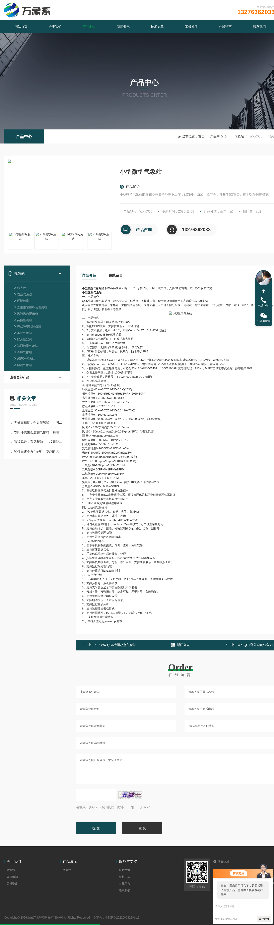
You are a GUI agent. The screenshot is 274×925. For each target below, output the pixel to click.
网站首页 (21, 26)
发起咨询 (264, 918)
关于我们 (55, 26)
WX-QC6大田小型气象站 (118, 645)
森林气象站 (24, 352)
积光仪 (21, 288)
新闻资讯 (123, 26)
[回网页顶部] (264, 291)
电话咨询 (263, 305)
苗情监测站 (24, 320)
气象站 (239, 136)
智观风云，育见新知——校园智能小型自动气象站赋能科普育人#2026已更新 (39, 442)
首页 (201, 136)
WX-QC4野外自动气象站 (255, 645)
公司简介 (12, 870)
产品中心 (89, 26)
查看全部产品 (19, 377)
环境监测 (23, 300)
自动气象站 (24, 365)
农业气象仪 (24, 294)
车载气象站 (24, 333)
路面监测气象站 (27, 345)
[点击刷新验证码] (130, 795)
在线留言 (225, 26)
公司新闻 (12, 876)
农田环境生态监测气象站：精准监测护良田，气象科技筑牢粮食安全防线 (39, 432)
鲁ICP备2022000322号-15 (122, 917)
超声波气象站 (26, 358)
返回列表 (183, 645)
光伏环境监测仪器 (29, 326)
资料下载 (124, 876)
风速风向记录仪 (27, 313)
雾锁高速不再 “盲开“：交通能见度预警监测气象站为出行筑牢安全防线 (39, 451)
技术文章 (157, 26)
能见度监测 (24, 339)
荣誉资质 (191, 26)
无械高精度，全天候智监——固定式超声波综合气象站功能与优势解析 (39, 422)
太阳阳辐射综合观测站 (32, 307)
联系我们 (124, 890)
